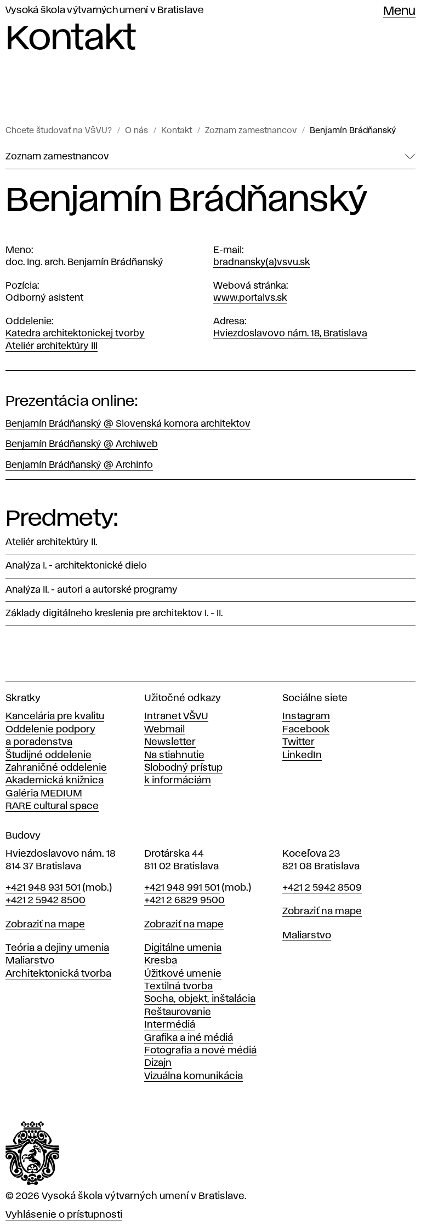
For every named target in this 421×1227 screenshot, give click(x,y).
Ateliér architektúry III (51, 346)
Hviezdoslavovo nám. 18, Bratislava (290, 333)
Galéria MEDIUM (43, 793)
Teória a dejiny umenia (57, 948)
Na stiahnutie (174, 755)
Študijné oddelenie (48, 755)
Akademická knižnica (54, 780)
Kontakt (176, 131)
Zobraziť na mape (45, 924)
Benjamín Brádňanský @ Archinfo (79, 465)
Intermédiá (169, 1024)
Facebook (305, 729)
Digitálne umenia (182, 948)
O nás (136, 131)
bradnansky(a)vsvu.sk (261, 262)
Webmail (164, 729)
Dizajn (158, 1063)
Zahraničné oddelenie (56, 768)
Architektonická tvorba (58, 974)
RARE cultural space (52, 806)
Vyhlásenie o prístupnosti (63, 1215)
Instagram (306, 716)
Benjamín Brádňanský (353, 131)
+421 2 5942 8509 (322, 888)
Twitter (298, 742)
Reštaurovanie (177, 1012)
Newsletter (170, 742)
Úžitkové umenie (182, 974)
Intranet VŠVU (176, 716)
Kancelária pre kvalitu (54, 716)
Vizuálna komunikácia (193, 1076)
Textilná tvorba (178, 986)
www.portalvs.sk (250, 298)
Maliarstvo (29, 960)
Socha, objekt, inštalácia (199, 999)
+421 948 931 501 (43, 888)
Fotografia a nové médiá (200, 1050)
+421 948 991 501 (182, 888)
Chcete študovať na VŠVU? (58, 131)
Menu (399, 11)
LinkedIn (302, 755)
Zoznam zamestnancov (251, 131)
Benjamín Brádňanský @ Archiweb (81, 444)
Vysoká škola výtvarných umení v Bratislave (104, 10)
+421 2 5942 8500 (45, 900)
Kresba (160, 960)
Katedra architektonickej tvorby (75, 333)
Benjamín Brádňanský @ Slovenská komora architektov (128, 424)
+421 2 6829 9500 (184, 900)
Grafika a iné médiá (188, 1038)
